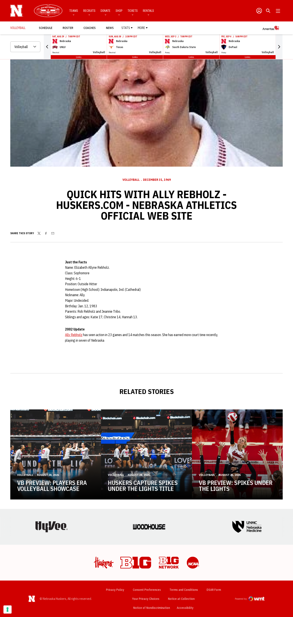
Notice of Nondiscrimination (151, 608)
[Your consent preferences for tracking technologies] (7, 609)
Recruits (89, 10)
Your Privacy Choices (145, 599)
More (141, 28)
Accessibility (185, 608)
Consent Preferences (147, 590)
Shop (119, 10)
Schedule (45, 28)
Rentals (148, 10)
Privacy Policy (115, 590)
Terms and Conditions (183, 590)
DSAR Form (214, 590)
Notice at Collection (181, 599)
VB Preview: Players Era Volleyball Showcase (52, 486)
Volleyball (131, 180)
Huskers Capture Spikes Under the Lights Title (143, 486)
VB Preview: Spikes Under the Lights (235, 486)
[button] (47, 46)
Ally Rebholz (73, 335)
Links (79, 57)
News (110, 28)
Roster (68, 28)
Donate (105, 10)
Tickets (133, 10)
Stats (125, 28)
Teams (73, 10)
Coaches (89, 28)
